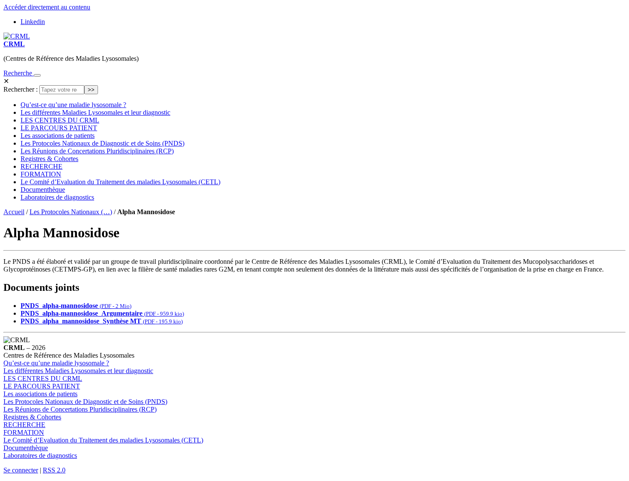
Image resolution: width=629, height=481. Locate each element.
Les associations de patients (58, 135)
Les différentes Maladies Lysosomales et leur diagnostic (95, 112)
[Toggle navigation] (37, 75)
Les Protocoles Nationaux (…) (71, 211)
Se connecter (20, 470)
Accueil (13, 211)
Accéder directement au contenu (46, 7)
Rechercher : (20, 89)
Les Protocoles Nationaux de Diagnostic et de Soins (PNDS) (102, 143)
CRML (14, 44)
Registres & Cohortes (49, 158)
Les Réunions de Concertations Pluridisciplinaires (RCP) (97, 151)
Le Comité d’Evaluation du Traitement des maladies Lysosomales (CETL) (120, 181)
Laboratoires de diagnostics (57, 197)
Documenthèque (43, 189)
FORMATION (41, 174)
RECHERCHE (41, 166)
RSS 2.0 (54, 470)
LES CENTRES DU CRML (60, 120)
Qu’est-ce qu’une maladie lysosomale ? (73, 104)
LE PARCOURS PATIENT (59, 127)
